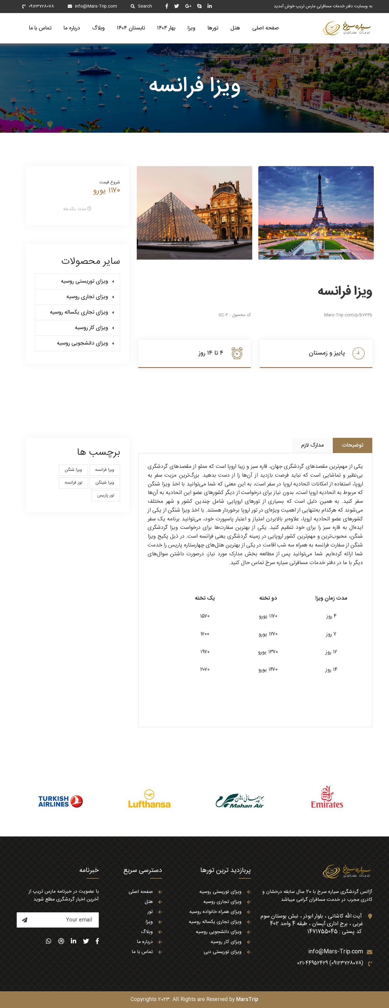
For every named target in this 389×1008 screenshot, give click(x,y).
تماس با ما (40, 28)
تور (150, 912)
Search (145, 6)
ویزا (191, 28)
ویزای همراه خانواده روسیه (215, 912)
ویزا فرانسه (104, 470)
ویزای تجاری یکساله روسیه (79, 312)
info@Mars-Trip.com (96, 6)
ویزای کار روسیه (91, 327)
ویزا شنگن (73, 470)
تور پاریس (105, 495)
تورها (213, 28)
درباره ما (72, 28)
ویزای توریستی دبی (223, 952)
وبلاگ (98, 28)
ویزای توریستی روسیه (84, 281)
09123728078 (41, 6)
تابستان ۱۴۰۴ (131, 28)
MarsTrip (247, 1000)
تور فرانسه (73, 482)
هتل (235, 28)
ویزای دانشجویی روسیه (82, 343)
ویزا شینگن (104, 482)
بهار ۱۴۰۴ (166, 28)
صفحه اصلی (265, 28)
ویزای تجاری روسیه (87, 296)
